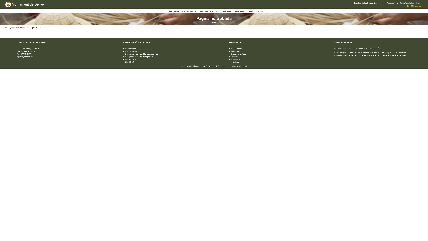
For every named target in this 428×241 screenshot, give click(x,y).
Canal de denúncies (376, 3)
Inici (214, 22)
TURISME (239, 11)
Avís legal (416, 3)
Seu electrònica (360, 3)
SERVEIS (227, 11)
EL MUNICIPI (190, 11)
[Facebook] (408, 6)
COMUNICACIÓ (255, 11)
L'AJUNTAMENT (173, 11)
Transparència (392, 3)
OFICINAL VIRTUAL (209, 11)
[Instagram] (412, 6)
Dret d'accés (405, 3)
